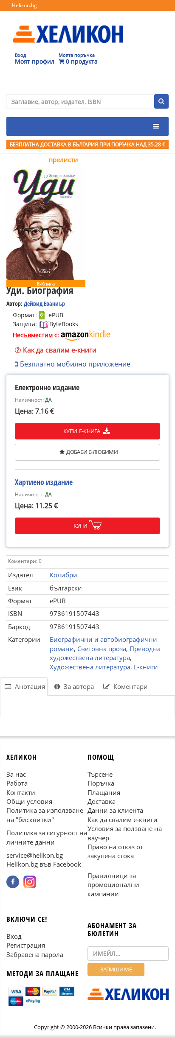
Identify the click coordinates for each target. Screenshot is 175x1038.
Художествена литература (90, 667)
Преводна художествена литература (105, 653)
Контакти (20, 792)
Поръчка (101, 783)
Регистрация (25, 945)
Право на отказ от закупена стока (115, 851)
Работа (17, 783)
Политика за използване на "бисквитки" (44, 815)
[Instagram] (29, 882)
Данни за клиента (115, 810)
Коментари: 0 (25, 561)
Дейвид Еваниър (44, 303)
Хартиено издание (44, 482)
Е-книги (146, 667)
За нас (16, 774)
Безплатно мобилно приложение (75, 364)
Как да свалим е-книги (59, 350)
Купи (80, 525)
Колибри (63, 575)
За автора (78, 686)
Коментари (130, 686)
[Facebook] (12, 882)
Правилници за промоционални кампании (113, 884)
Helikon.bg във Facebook (43, 864)
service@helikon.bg (34, 855)
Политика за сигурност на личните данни (46, 837)
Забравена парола (34, 954)
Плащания (104, 792)
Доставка (102, 801)
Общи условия (29, 801)
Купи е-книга (82, 431)
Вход (14, 936)
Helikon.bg (24, 5)
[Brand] (68, 25)
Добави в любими (92, 452)
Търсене (100, 774)
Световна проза (101, 648)
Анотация (29, 686)
